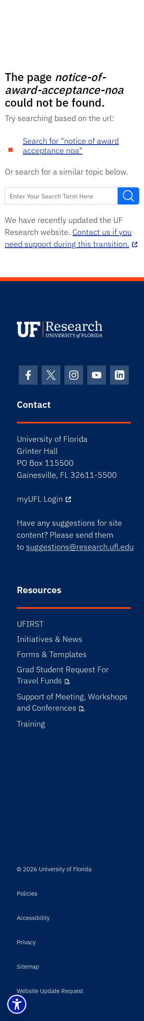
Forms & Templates (52, 654)
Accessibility (33, 918)
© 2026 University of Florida (54, 869)
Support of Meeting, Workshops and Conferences (72, 702)
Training (31, 723)
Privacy (26, 942)
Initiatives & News (49, 639)
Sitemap (28, 966)
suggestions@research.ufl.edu (80, 546)
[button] (16, 1004)
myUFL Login (40, 498)
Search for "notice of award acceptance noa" (71, 145)
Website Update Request (50, 991)
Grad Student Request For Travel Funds (63, 675)
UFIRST (30, 623)
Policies (27, 893)
